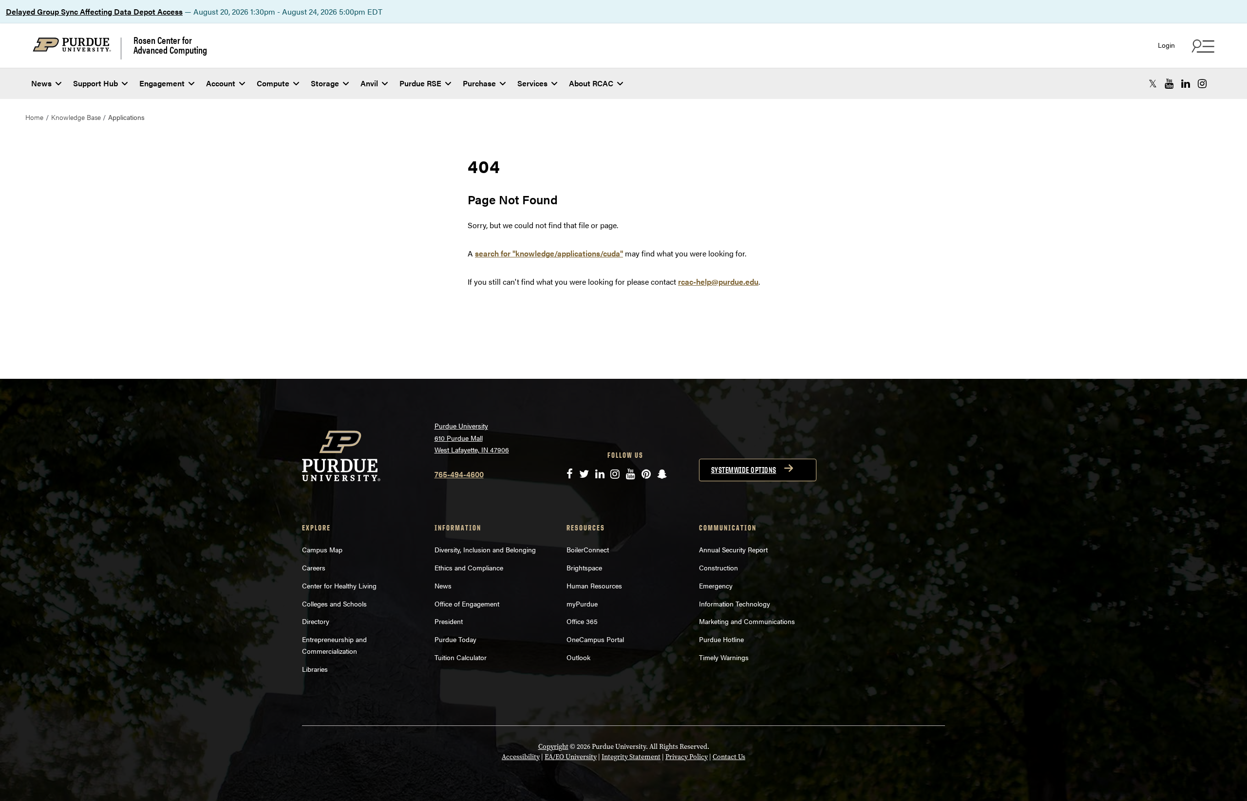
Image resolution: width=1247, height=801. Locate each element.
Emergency (716, 585)
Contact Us (729, 757)
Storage (325, 83)
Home (34, 117)
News (41, 83)
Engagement (162, 83)
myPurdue (582, 603)
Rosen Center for (170, 45)
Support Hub (95, 83)
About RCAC (591, 83)
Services (532, 83)
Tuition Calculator (461, 657)
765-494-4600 (459, 474)
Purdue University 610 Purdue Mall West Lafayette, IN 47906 (472, 437)
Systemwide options (743, 470)
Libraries (315, 669)
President (449, 621)
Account (220, 83)
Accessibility (521, 757)
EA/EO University (571, 757)
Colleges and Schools (334, 603)
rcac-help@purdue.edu (718, 281)
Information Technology (734, 603)
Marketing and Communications (747, 621)
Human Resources (594, 585)
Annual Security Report (733, 549)
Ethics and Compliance (469, 567)
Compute (273, 83)
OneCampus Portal (595, 639)
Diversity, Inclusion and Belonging (485, 549)
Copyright (553, 746)
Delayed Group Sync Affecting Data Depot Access (94, 11)
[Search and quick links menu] (1201, 46)
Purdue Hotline (721, 639)
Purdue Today (455, 639)
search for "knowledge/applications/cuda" (549, 253)
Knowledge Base (76, 117)
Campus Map (322, 549)
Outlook (578, 657)
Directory (315, 621)
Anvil (369, 83)
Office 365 (582, 621)
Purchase (479, 83)
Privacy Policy (686, 757)
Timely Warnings (724, 657)
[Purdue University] (77, 48)
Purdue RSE (420, 83)
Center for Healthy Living (339, 585)
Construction (718, 567)
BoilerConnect (588, 549)
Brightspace (584, 567)
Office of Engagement (467, 603)
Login (1166, 45)
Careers (313, 567)
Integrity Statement (631, 757)
